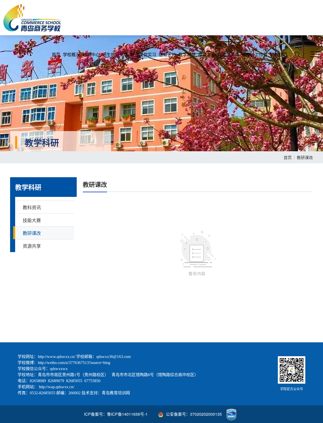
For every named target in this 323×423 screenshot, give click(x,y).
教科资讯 (32, 207)
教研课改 (305, 157)
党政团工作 (228, 54)
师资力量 (206, 54)
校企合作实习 (143, 54)
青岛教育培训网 (116, 393)
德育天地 (167, 54)
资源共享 (32, 246)
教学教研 (187, 54)
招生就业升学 (115, 54)
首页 (56, 54)
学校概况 (71, 54)
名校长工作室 (254, 54)
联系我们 (278, 54)
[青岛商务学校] (34, 19)
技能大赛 (32, 220)
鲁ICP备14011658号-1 (127, 414)
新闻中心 (91, 54)
